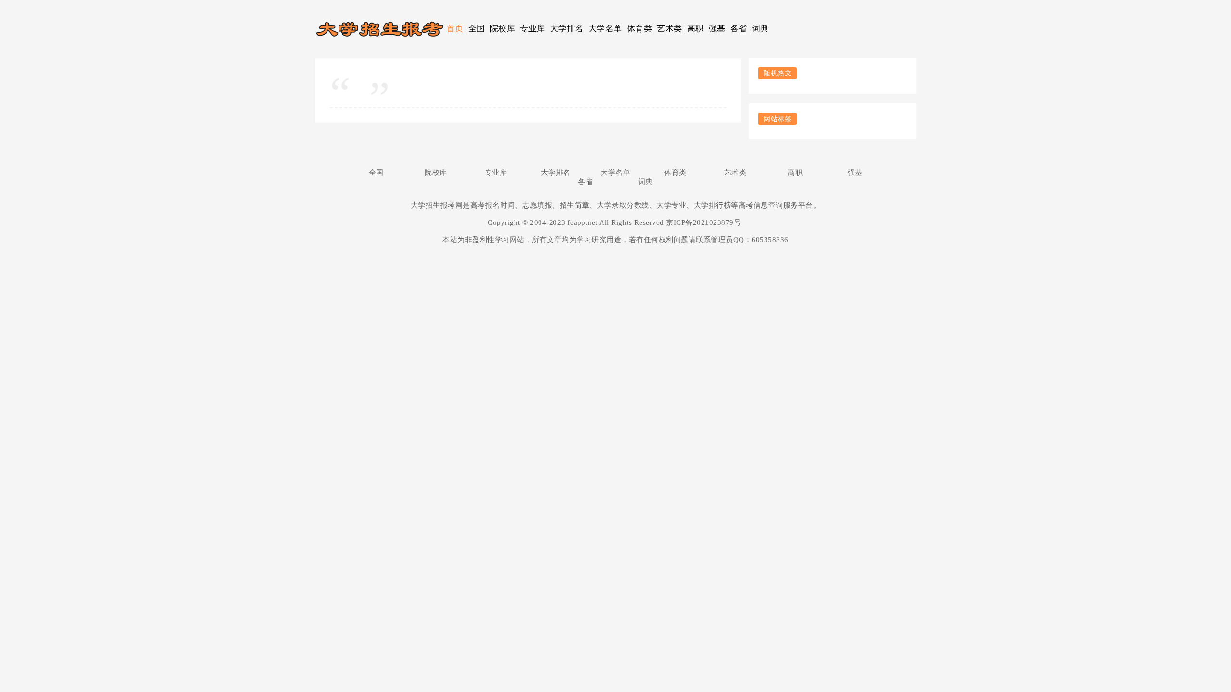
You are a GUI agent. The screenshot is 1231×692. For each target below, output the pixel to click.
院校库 (502, 28)
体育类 (640, 28)
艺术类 (669, 28)
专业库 (532, 28)
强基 (717, 28)
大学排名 (567, 28)
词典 (760, 28)
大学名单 (605, 28)
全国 (476, 28)
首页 (455, 28)
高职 (695, 28)
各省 (738, 28)
